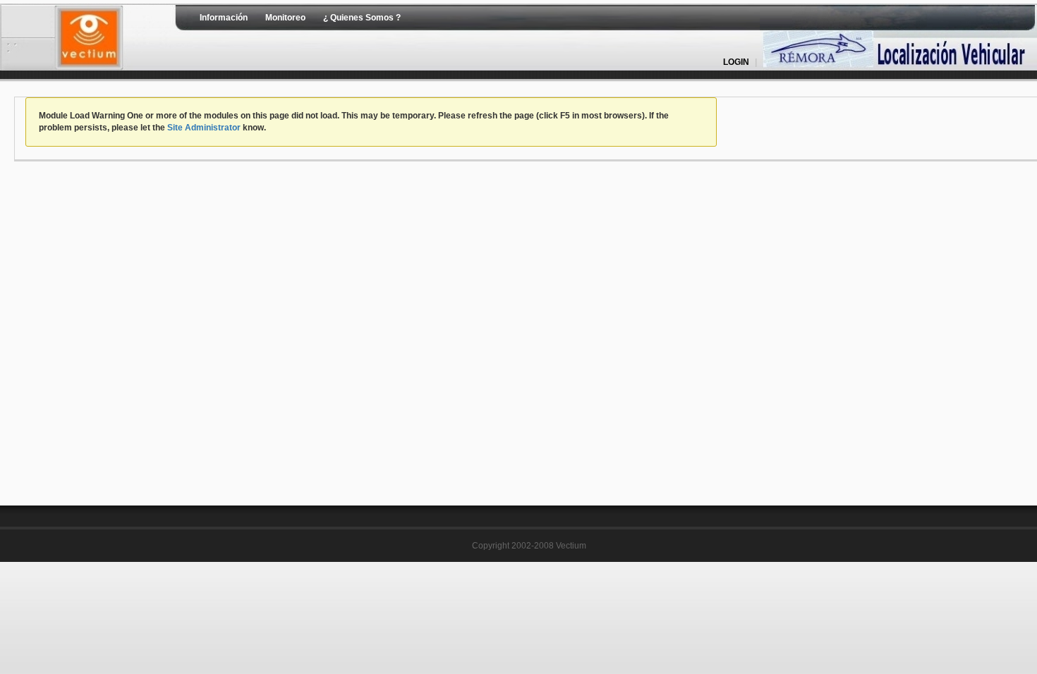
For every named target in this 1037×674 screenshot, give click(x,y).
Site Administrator (204, 128)
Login (736, 62)
